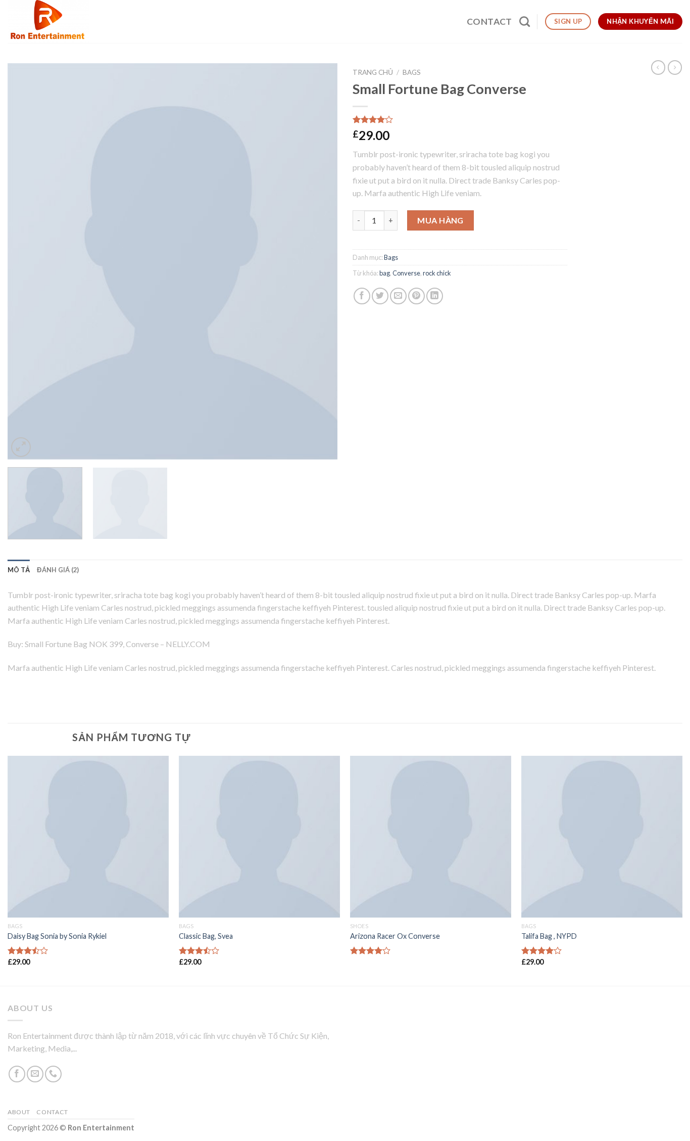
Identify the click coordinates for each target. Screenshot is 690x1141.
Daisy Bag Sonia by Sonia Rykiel (57, 936)
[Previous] (27, 261)
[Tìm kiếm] (524, 21)
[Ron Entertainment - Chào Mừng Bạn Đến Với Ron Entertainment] (50, 21)
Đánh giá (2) (58, 570)
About (19, 1112)
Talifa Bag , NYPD (549, 936)
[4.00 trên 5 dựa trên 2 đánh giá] (460, 119)
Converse (406, 273)
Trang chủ (373, 72)
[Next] (318, 261)
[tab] (19, 570)
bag (384, 273)
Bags (412, 72)
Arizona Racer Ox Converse (395, 936)
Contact (489, 21)
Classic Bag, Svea (206, 936)
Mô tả (19, 570)
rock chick (437, 273)
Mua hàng (440, 220)
